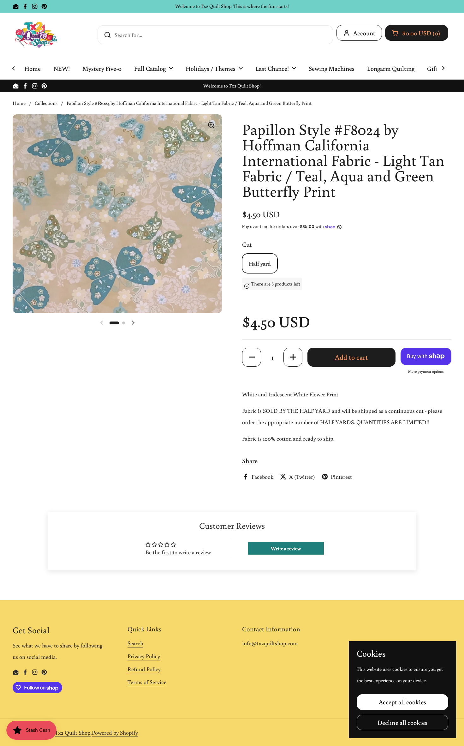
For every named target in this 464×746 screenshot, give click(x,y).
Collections (46, 103)
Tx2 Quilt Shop (73, 732)
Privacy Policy (144, 656)
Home (19, 103)
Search (135, 643)
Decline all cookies (402, 722)
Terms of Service (147, 682)
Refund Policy (144, 669)
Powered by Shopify (115, 732)
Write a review (286, 548)
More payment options (426, 371)
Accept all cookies (402, 702)
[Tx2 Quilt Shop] (36, 35)
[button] (416, 33)
